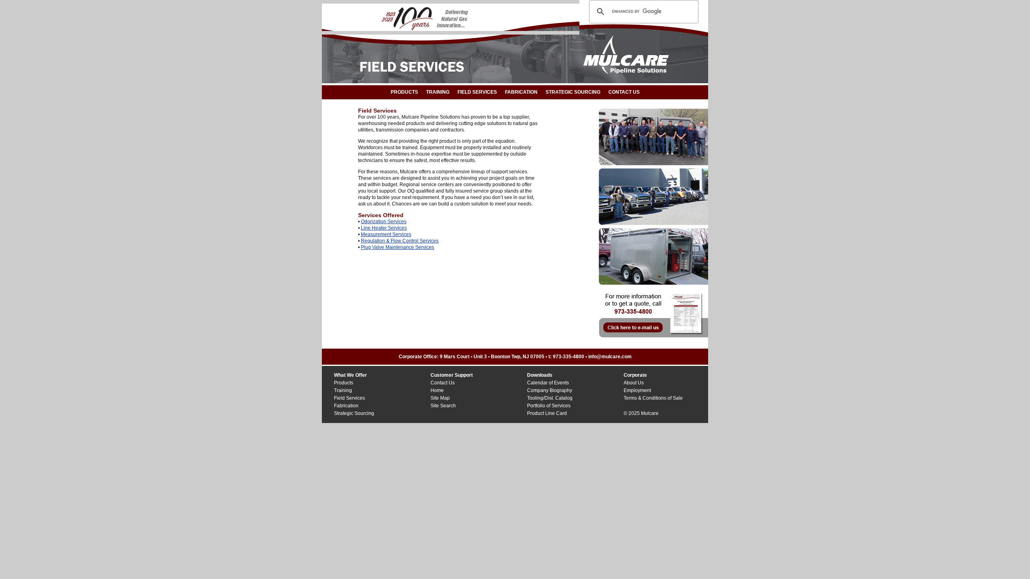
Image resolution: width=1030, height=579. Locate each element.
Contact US (624, 92)
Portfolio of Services (549, 406)
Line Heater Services (384, 228)
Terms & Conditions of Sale (653, 398)
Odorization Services (383, 221)
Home (437, 390)
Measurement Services (386, 234)
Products (404, 92)
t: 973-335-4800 (566, 356)
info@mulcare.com (610, 356)
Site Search (443, 406)
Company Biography (549, 390)
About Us (634, 383)
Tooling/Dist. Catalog (550, 398)
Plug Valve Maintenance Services (397, 247)
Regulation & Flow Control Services (400, 241)
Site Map (440, 398)
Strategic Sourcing (573, 92)
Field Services (477, 92)
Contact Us (443, 383)
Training (437, 92)
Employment (637, 390)
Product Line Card (547, 413)
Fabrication (521, 92)
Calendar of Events (548, 383)
